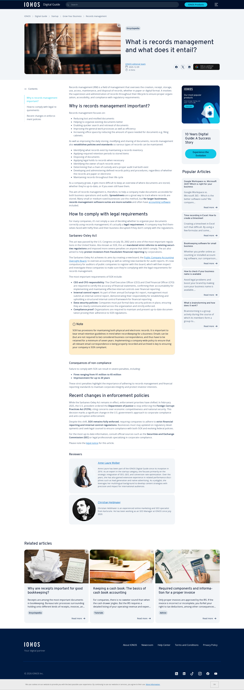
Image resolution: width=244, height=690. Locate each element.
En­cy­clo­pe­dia (133, 28)
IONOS (27, 16)
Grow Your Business (72, 16)
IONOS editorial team (135, 64)
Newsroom (147, 645)
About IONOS (130, 645)
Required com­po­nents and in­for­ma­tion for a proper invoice (186, 590)
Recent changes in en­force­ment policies (41, 117)
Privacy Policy (210, 645)
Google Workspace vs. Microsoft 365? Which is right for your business (200, 184)
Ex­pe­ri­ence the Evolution (201, 154)
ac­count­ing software (159, 202)
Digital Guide (41, 16)
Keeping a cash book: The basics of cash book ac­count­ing (119, 590)
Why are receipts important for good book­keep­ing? (55, 590)
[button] (201, 104)
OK (214, 684)
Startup (54, 16)
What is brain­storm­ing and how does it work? (199, 304)
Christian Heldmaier (109, 502)
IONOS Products (196, 4)
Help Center (164, 645)
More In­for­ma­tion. (153, 684)
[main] (122, 307)
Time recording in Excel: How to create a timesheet (200, 216)
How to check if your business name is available (199, 272)
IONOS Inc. (37, 673)
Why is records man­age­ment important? (42, 99)
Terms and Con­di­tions (187, 645)
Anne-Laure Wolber (109, 463)
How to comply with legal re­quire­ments (42, 108)
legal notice (92, 443)
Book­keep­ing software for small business (200, 244)
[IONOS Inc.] (47, 644)
